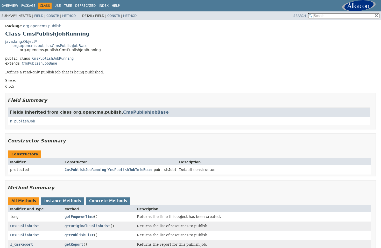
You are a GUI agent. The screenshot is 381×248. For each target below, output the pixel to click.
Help (116, 6)
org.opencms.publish (42, 26)
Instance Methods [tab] (62, 201)
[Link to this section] (51, 100)
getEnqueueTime (79, 217)
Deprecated (85, 6)
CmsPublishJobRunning (53, 58)
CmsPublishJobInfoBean (130, 170)
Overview (10, 6)
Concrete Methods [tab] (108, 201)
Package (28, 6)
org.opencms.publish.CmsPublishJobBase (50, 46)
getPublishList (79, 235)
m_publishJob (22, 121)
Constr (52, 16)
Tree (68, 6)
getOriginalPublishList (87, 226)
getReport (74, 244)
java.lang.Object (20, 41)
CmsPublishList (24, 226)
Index (104, 6)
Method (69, 16)
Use (57, 6)
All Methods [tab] (23, 201)
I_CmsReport (21, 244)
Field (38, 16)
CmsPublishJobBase (39, 63)
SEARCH (299, 16)
